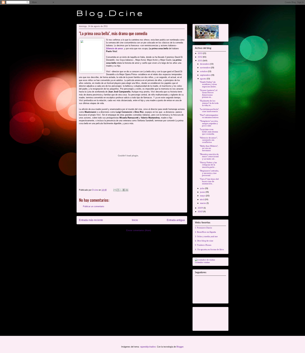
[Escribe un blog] (117, 190)
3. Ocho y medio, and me (206, 236)
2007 (200, 211)
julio (202, 188)
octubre (204, 71)
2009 (200, 208)
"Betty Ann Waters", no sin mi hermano (209, 148)
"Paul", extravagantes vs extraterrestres (209, 116)
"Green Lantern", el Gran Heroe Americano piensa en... (208, 93)
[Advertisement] (205, 318)
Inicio (135, 220)
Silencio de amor (114, 48)
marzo (203, 203)
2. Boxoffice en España (205, 232)
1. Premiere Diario (203, 227)
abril (202, 199)
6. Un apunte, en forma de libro (209, 249)
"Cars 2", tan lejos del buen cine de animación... (209, 181)
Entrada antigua (176, 220)
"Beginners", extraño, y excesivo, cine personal (209, 173)
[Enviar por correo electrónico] (114, 190)
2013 (200, 53)
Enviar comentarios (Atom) (138, 230)
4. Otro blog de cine (204, 241)
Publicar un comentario (93, 206)
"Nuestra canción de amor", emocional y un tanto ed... (209, 156)
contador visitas (202, 262)
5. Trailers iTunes (203, 245)
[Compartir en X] (120, 190)
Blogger (179, 347)
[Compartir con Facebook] (123, 190)
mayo (203, 195)
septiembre (205, 75)
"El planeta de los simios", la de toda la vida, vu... (209, 103)
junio (203, 192)
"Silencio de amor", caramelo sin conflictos (208, 140)
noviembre (205, 67)
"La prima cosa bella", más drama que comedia (209, 131)
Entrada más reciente (91, 220)
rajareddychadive (148, 347)
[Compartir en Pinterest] (127, 190)
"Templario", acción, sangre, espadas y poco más (209, 123)
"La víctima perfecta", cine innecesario (209, 110)
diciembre (205, 64)
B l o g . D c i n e (109, 12)
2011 (200, 60)
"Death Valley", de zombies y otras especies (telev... (208, 84)
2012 (200, 57)
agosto (203, 78)
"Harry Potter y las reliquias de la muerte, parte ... (208, 164)
